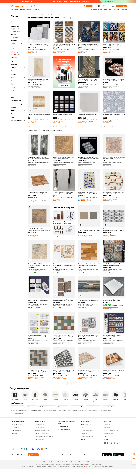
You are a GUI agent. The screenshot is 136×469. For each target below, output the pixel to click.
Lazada (68, 461)
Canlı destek (84, 427)
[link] (134, 454)
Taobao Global (74, 461)
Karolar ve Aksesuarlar (51, 15)
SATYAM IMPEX (32, 121)
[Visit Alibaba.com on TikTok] (121, 443)
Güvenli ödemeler (39, 424)
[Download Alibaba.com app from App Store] (107, 454)
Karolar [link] (61, 15)
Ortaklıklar (106, 436)
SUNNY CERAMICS (33, 51)
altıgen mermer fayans (51, 410)
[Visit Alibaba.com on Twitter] (111, 443)
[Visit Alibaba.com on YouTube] (118, 443)
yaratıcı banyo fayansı (110, 406)
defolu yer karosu (94, 410)
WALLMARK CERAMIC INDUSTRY (111, 86)
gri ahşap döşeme (46, 130)
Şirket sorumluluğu (16, 430)
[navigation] (18, 199)
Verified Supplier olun (109, 433)
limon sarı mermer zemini (18, 406)
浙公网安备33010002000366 (93, 466)
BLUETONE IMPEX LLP (58, 121)
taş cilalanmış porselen (77, 406)
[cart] (104, 6)
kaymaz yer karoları (107, 410)
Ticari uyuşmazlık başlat (86, 430)
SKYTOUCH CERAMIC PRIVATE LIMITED (38, 200)
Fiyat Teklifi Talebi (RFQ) (64, 429)
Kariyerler (14, 433)
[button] (84, 6)
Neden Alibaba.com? (17, 424)
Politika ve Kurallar (39, 439)
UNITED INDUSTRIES (33, 86)
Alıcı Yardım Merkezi (86, 424)
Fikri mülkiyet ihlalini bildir (87, 436)
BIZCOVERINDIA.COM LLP (59, 164)
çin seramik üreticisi (109, 126)
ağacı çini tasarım (64, 406)
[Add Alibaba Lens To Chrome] (33, 454)
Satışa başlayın (107, 427)
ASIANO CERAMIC (82, 51)
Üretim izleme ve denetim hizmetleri (44, 436)
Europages (91, 461)
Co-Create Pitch (16, 427)
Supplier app (65, 454)
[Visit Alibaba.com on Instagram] (114, 443)
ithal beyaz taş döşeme (36, 410)
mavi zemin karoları (84, 126)
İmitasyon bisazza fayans (44, 126)
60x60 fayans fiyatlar (65, 410)
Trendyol (85, 461)
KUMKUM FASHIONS (108, 51)
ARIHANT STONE (107, 164)
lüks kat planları (97, 126)
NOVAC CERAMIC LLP (108, 121)
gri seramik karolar (58, 130)
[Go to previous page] (63, 383)
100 (86, 383)
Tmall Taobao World (60, 461)
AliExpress (45, 461)
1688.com (51, 461)
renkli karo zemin (58, 126)
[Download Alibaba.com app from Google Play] (118, 454)
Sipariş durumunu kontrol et (111, 430)
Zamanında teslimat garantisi (42, 430)
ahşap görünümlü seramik (80, 410)
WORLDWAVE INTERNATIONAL (86, 121)
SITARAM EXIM (56, 199)
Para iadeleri (84, 433)
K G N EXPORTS (32, 164)
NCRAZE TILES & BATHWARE (85, 164)
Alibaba (29, 15)
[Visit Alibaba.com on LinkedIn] (108, 443)
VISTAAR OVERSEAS (83, 86)
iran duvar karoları (32, 406)
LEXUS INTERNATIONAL (59, 51)
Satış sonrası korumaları (41, 433)
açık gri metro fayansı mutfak (93, 406)
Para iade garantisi (39, 427)
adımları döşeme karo (71, 126)
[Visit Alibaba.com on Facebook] (105, 443)
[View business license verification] (82, 466)
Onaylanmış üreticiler (63, 426)
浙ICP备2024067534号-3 (108, 466)
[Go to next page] (89, 383)
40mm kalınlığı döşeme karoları (19, 410)
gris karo (32, 126)
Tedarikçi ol (107, 424)
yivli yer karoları (33, 130)
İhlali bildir (83, 439)
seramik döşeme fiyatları (18, 413)
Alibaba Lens (20, 454)
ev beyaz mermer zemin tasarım (48, 406)
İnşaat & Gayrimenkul (38, 15)
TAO (80, 461)
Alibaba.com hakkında (18, 421)
